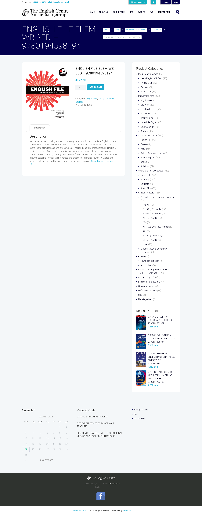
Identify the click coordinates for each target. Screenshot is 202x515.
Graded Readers (146, 192)
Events (141, 12)
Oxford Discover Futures (152, 153)
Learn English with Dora (151, 78)
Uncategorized (145, 299)
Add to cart (95, 87)
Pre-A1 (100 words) (152, 209)
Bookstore (118, 12)
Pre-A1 (146, 204)
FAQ (151, 12)
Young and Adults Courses (136, 30)
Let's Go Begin (147, 126)
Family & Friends (148, 109)
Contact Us (163, 12)
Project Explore (147, 157)
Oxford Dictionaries (147, 290)
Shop (117, 30)
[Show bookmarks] (153, 2)
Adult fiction (146, 265)
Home (92, 12)
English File (157, 30)
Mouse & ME (146, 82)
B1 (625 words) (150, 240)
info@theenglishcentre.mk (58, 2)
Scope (143, 162)
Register (165, 2)
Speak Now (146, 188)
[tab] (40, 127)
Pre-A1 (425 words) (152, 213)
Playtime (144, 87)
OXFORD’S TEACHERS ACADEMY (93, 416)
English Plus (146, 140)
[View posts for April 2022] (26, 460)
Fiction (141, 256)
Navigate (144, 184)
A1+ (144, 222)
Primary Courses (146, 96)
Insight (143, 148)
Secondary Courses (147, 135)
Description (39, 127)
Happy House (146, 118)
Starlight (144, 131)
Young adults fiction (149, 261)
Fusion (143, 144)
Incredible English (148, 122)
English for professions (149, 281)
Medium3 (127, 510)
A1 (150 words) (150, 218)
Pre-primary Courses (148, 74)
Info (131, 12)
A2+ (144, 231)
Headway (145, 179)
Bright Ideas (146, 100)
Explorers (145, 104)
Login (176, 2)
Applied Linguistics (147, 277)
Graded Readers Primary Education (157, 197)
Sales (141, 295)
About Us (104, 12)
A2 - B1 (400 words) (152, 235)
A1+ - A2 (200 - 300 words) (156, 226)
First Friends (146, 113)
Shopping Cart (141, 409)
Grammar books (146, 286)
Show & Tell (146, 91)
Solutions (144, 166)
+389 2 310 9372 (39, 2)
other (145, 244)
